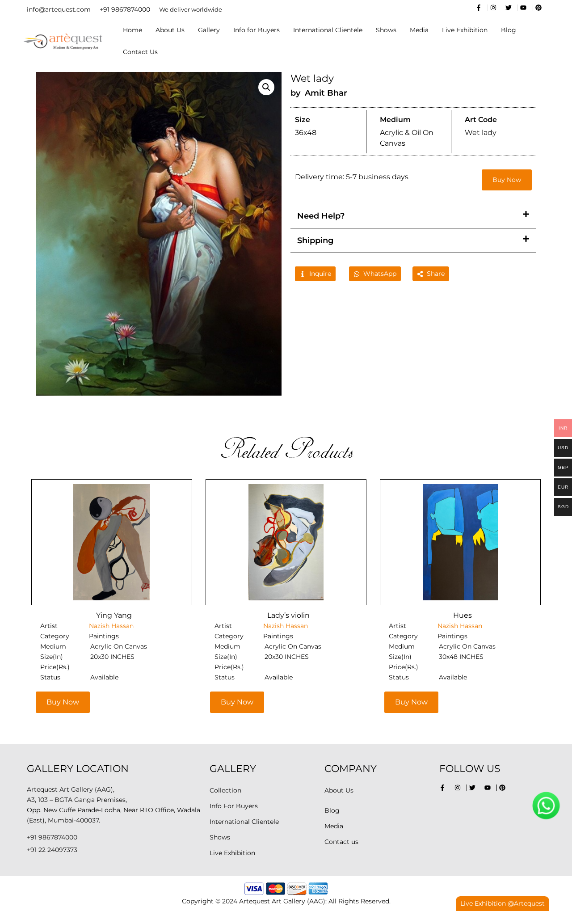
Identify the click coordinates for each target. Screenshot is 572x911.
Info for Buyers (256, 30)
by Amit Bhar (318, 93)
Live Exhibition (465, 30)
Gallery (209, 30)
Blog (508, 30)
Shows (386, 30)
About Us (170, 30)
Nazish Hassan (111, 626)
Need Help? (321, 216)
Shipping (315, 240)
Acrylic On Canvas (118, 646)
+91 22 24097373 (52, 850)
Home (132, 30)
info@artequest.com (59, 9)
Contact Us (140, 52)
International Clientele (327, 30)
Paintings (104, 636)
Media (419, 30)
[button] (266, 87)
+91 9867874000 (125, 9)
